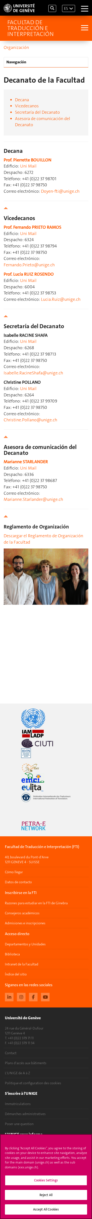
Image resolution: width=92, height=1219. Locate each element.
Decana (22, 100)
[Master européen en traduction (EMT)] (46, 768)
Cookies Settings (46, 1180)
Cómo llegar (14, 872)
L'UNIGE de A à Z (17, 1073)
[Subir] (46, 208)
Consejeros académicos (22, 913)
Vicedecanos (27, 106)
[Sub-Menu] (84, 28)
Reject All (46, 1195)
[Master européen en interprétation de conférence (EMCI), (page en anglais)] (46, 778)
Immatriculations (18, 1104)
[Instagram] (21, 996)
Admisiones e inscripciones (25, 923)
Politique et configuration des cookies (33, 1083)
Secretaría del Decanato (37, 112)
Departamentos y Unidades (25, 944)
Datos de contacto (18, 882)
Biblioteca (12, 954)
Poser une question (19, 1124)
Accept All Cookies (46, 1209)
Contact (10, 1053)
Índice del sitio (16, 974)
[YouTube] (45, 996)
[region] (46, 1176)
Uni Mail (28, 166)
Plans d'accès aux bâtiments (25, 1063)
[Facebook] (33, 996)
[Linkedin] (9, 996)
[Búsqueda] (52, 8)
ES (66, 8)
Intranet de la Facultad (21, 964)
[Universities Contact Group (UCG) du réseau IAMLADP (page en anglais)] (46, 733)
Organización (16, 47)
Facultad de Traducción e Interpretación (30, 28)
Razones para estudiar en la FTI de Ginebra (36, 903)
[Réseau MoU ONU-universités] (46, 718)
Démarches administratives (25, 1114)
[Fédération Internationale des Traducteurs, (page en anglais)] (46, 797)
